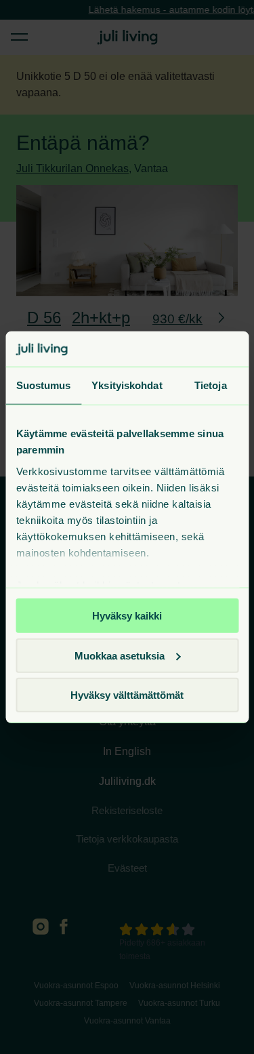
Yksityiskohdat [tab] (126, 385)
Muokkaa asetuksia (120, 655)
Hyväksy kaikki (127, 616)
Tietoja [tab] (210, 385)
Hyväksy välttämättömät (127, 695)
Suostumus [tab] (43, 385)
